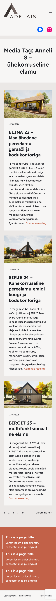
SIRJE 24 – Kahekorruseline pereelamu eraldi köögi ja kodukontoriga (27, 289)
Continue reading (36, 223)
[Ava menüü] (50, 13)
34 (23, 512)
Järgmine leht (44, 512)
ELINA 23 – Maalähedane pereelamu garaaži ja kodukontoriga (25, 143)
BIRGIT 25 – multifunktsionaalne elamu (28, 428)
